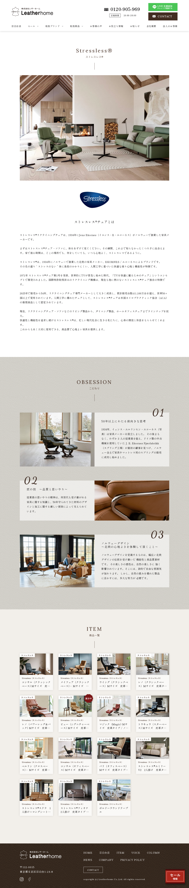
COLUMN (153, 852)
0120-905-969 (125, 9)
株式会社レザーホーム (24, 9)
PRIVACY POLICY (132, 860)
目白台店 (16, 26)
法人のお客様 (170, 26)
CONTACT (165, 16)
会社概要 (151, 26)
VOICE (135, 852)
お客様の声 (96, 26)
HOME (87, 852)
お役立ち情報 (116, 26)
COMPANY (106, 860)
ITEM (120, 852)
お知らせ (135, 26)
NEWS (87, 860)
